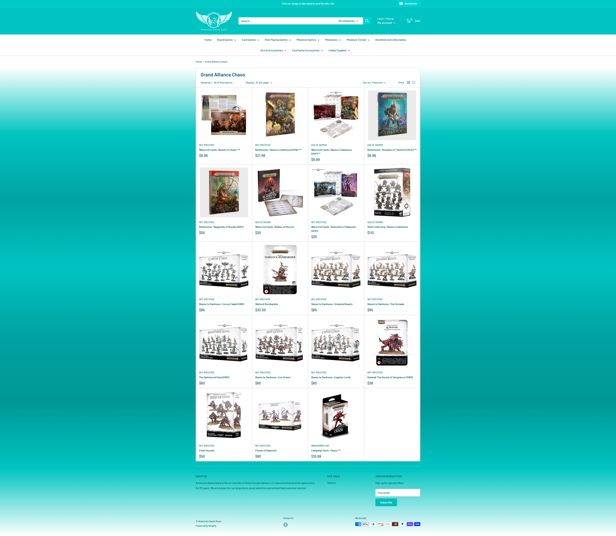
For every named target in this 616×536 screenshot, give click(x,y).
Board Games (225, 39)
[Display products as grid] (408, 82)
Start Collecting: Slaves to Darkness (387, 226)
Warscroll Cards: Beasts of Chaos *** (219, 149)
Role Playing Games (276, 39)
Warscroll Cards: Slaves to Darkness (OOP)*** (331, 151)
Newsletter (411, 3)
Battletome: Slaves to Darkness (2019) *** (278, 149)
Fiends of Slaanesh (266, 450)
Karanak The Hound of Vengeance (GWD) (390, 377)
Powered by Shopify (206, 525)
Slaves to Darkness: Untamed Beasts (332, 303)
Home (208, 39)
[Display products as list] (413, 82)
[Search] (367, 20)
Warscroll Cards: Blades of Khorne (274, 226)
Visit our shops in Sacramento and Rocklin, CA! (308, 3)
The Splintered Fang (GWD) (214, 377)
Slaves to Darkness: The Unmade (385, 303)
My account (385, 22)
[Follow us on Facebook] (285, 524)
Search (331, 482)
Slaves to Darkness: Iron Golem (272, 377)
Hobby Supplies (337, 50)
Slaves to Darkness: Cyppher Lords (331, 377)
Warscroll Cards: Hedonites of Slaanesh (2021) (333, 228)
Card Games (249, 39)
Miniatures (331, 39)
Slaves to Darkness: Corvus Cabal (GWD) (221, 303)
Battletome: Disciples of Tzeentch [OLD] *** (392, 149)
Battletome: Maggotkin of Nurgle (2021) (221, 226)
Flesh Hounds (206, 450)
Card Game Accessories (306, 50)
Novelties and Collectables (390, 39)
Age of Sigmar (319, 145)
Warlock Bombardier (266, 303)
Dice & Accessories (271, 50)
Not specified (206, 145)
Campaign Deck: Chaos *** (326, 450)
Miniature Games (306, 39)
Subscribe (386, 502)
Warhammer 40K (320, 445)
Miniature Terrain (356, 39)
